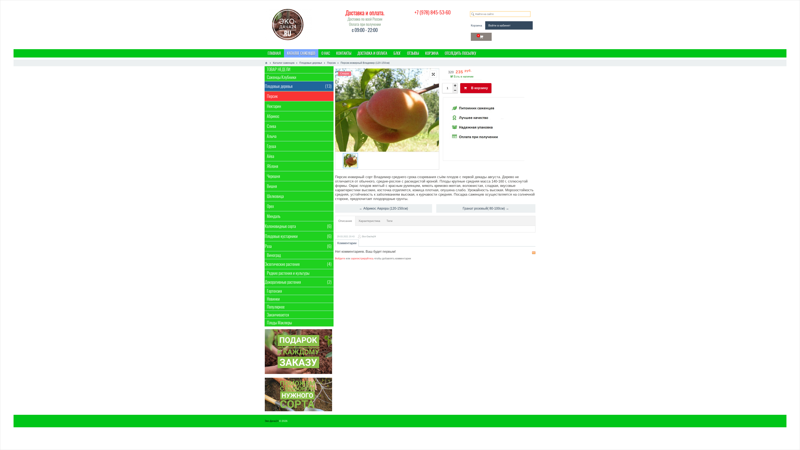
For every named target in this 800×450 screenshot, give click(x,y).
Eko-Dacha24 (369, 236)
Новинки (273, 299)
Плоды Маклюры (279, 322)
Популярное (276, 307)
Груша (271, 146)
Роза (298, 246)
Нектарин (274, 106)
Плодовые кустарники (298, 236)
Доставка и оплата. (364, 13)
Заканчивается (278, 315)
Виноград (274, 255)
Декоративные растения (298, 282)
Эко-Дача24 (272, 421)
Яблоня (272, 166)
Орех (270, 206)
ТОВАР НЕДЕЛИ (278, 69)
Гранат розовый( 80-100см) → (486, 208)
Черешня (273, 176)
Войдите (340, 258)
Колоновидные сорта (298, 226)
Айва (270, 156)
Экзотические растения (298, 264)
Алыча (271, 136)
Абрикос (273, 116)
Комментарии (346, 243)
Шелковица (275, 196)
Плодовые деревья (298, 86)
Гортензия (274, 291)
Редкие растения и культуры (288, 273)
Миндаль (273, 216)
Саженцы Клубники (281, 77)
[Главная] (266, 63)
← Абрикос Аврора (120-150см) (383, 208)
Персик (272, 96)
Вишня (272, 186)
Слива (271, 126)
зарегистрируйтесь (362, 258)
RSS (533, 253)
